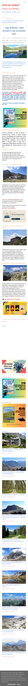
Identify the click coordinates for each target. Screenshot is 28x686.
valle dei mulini (5, 321)
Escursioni (8, 12)
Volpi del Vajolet (10, 5)
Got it (19, 684)
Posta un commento (10, 475)
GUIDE (3, 12)
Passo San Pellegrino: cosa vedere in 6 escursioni (11, 608)
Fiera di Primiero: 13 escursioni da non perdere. (13, 473)
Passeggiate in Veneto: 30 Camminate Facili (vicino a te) (13, 540)
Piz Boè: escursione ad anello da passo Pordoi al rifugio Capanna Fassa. (14, 517)
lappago (14, 319)
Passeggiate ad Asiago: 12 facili (13, 495)
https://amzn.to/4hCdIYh (9, 208)
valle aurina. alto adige (21, 319)
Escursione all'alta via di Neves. (13, 299)
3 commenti (9, 453)
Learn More (11, 684)
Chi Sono (14, 12)
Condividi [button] (4, 17)
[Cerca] (25, 2)
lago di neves (10, 319)
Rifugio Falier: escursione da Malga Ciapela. (12, 450)
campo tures (5, 319)
